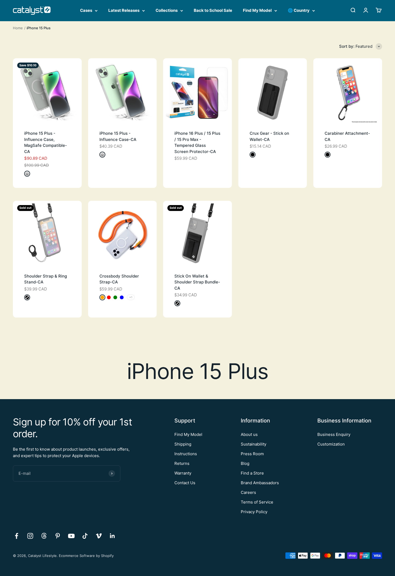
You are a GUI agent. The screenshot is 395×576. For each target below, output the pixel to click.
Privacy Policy (254, 511)
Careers (248, 492)
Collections (167, 10)
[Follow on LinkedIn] (112, 535)
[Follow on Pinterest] (57, 535)
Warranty (182, 473)
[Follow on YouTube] (71, 535)
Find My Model (257, 10)
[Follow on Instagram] (30, 535)
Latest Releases (123, 10)
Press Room (252, 453)
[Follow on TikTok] (85, 535)
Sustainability (253, 444)
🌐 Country (299, 10)
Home (18, 28)
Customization (331, 444)
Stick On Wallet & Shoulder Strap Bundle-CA (197, 282)
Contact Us (184, 482)
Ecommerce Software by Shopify (86, 555)
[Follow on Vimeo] (98, 535)
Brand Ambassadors (260, 482)
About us (249, 434)
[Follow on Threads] (44, 535)
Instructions (185, 453)
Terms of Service (257, 502)
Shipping (182, 444)
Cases (86, 10)
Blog (245, 463)
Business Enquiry (333, 434)
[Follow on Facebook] (16, 535)
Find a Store (252, 473)
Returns (181, 463)
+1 (130, 297)
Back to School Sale (213, 10)
